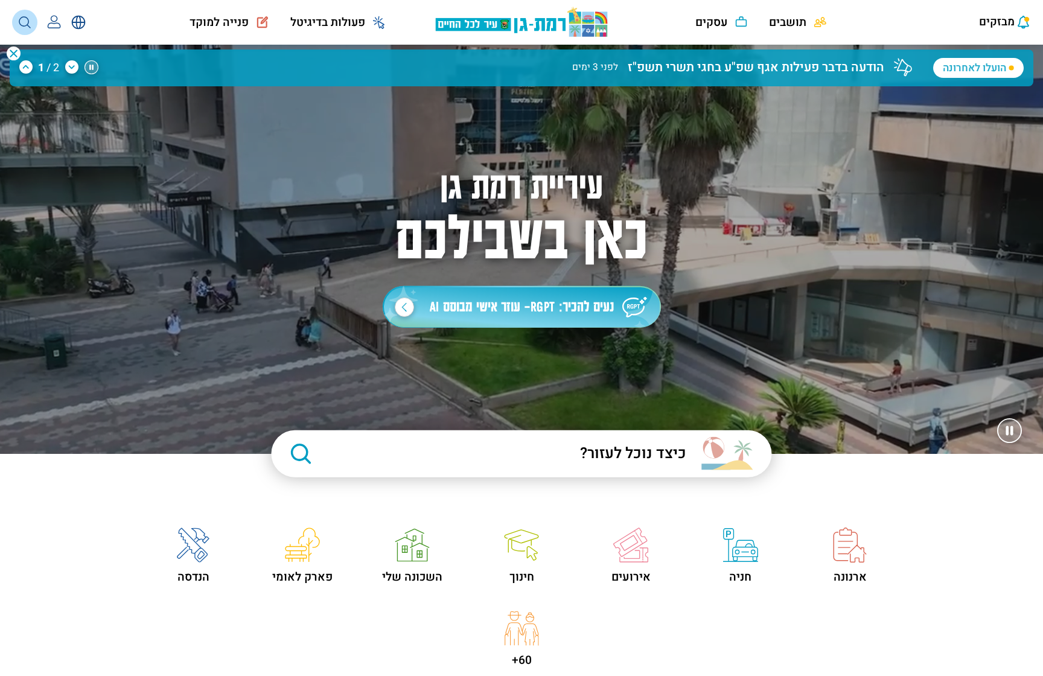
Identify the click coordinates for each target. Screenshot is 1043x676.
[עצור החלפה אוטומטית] (91, 67)
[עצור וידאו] (1009, 431)
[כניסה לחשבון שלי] (54, 22)
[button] (14, 53)
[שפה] (78, 22)
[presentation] (994, 22)
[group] (508, 61)
